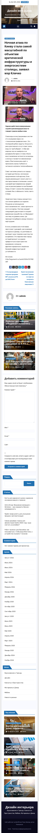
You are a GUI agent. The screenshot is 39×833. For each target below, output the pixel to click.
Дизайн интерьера (19, 10)
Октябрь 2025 (10, 606)
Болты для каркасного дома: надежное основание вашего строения (18, 729)
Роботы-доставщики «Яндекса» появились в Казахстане (19, 323)
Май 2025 (8, 631)
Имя (6, 427)
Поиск (7, 477)
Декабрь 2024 (10, 655)
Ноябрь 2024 (9, 660)
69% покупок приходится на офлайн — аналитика (19, 362)
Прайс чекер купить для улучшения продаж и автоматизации (19, 770)
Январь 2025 (9, 650)
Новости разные (9, 38)
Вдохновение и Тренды (13, 673)
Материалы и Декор (12, 688)
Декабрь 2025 (10, 597)
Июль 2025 (8, 621)
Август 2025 (9, 616)
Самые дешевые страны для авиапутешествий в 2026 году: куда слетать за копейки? (18, 523)
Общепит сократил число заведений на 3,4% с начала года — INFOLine (19, 343)
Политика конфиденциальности (21, 829)
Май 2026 (8, 572)
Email (7, 436)
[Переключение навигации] (18, 26)
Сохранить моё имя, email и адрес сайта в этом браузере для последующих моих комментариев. (19, 458)
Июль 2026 (8, 563)
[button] (31, 26)
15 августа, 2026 (13, 731)
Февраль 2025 (10, 645)
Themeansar (19, 824)
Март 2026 (8, 582)
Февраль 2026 (10, 587)
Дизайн (7, 678)
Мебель (7, 692)
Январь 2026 (9, 592)
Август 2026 (9, 558)
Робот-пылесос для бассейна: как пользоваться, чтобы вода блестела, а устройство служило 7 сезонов (18, 532)
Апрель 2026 (9, 577)
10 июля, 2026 (13, 752)
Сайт (6, 445)
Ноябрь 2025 (9, 602)
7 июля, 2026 (12, 773)
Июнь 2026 (9, 567)
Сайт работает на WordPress (13, 822)
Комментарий (10, 390)
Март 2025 (8, 641)
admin (15, 78)
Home (9, 829)
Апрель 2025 (9, 636)
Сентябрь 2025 (10, 611)
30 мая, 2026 (12, 794)
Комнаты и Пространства (14, 683)
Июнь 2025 (8, 626)
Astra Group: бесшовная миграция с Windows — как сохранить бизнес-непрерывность (17, 507)
